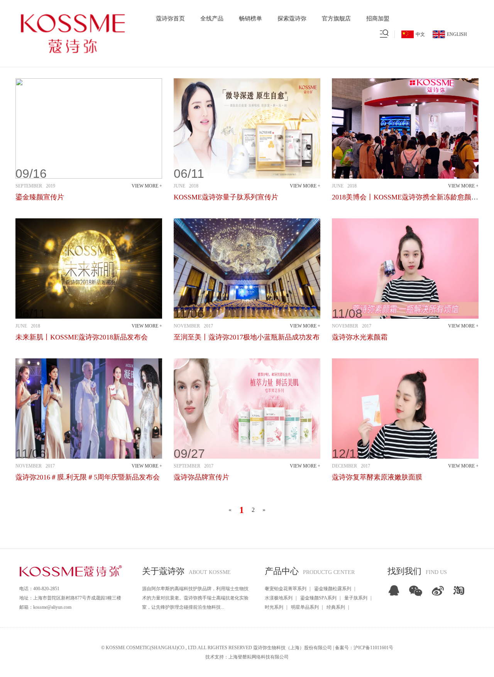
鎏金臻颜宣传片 (39, 197)
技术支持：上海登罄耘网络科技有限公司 (247, 657)
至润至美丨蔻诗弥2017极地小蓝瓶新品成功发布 (247, 337)
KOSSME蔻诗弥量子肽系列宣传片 (226, 197)
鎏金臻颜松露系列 (332, 588)
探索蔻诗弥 (291, 18)
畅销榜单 (250, 18)
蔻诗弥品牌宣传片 (201, 477)
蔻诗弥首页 (170, 18)
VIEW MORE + (147, 186)
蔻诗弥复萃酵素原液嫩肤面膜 (377, 477)
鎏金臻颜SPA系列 (318, 598)
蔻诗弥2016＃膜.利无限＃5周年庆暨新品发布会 (87, 477)
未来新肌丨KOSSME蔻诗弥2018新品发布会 (81, 337)
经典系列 (336, 607)
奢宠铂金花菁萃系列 (285, 588)
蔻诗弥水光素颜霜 (359, 337)
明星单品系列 (305, 607)
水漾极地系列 (279, 598)
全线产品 (211, 18)
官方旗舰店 (336, 18)
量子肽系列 (355, 598)
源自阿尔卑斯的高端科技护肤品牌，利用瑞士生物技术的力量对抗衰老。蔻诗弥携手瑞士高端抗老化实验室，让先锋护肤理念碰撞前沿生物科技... (195, 598)
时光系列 (274, 607)
